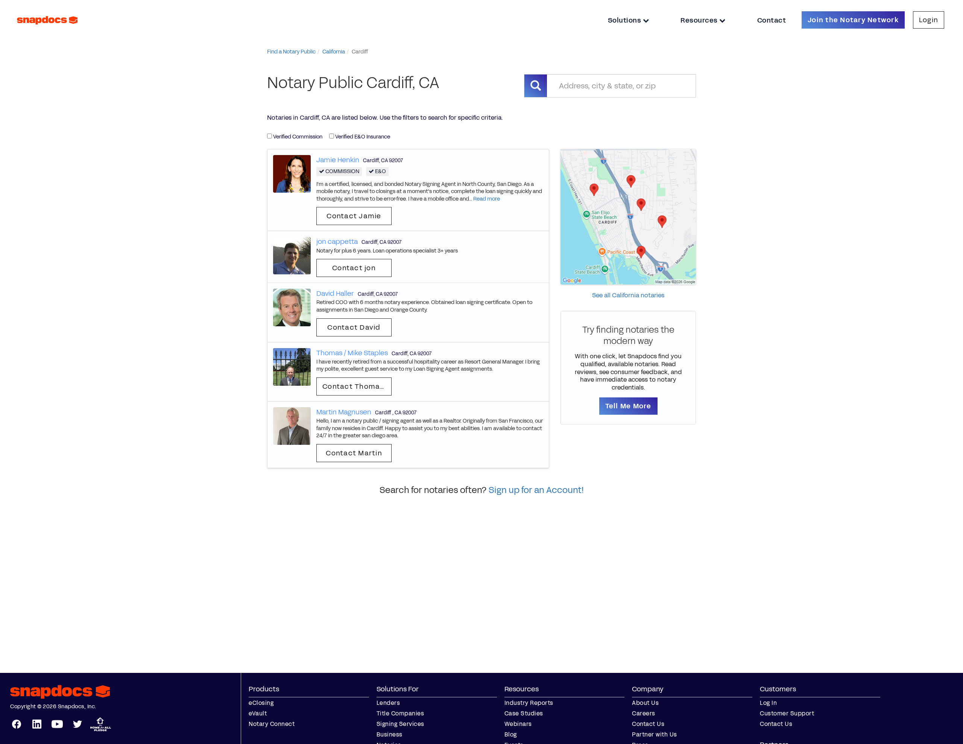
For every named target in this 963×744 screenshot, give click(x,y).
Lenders (388, 703)
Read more (486, 198)
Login (928, 20)
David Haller (335, 293)
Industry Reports (528, 703)
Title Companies (400, 713)
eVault (258, 713)
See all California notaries (628, 295)
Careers (643, 713)
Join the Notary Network (853, 20)
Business (390, 734)
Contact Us (648, 724)
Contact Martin (354, 453)
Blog (510, 734)
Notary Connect (272, 724)
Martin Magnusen (343, 412)
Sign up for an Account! (536, 490)
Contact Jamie (354, 216)
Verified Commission (297, 136)
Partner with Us (654, 734)
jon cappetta (337, 241)
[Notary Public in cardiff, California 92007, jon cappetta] (292, 255)
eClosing (261, 703)
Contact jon (354, 268)
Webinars (518, 724)
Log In (768, 703)
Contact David (353, 327)
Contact (771, 20)
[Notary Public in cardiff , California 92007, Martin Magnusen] (292, 425)
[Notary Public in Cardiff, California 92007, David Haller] (292, 307)
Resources (699, 20)
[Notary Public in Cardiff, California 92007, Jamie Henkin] (292, 173)
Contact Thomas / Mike (357, 386)
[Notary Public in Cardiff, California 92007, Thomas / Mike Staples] (292, 366)
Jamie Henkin (337, 160)
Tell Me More (628, 406)
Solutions (625, 20)
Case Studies (523, 713)
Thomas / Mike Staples (352, 353)
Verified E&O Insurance (362, 136)
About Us (645, 703)
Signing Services (400, 724)
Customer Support (787, 713)
